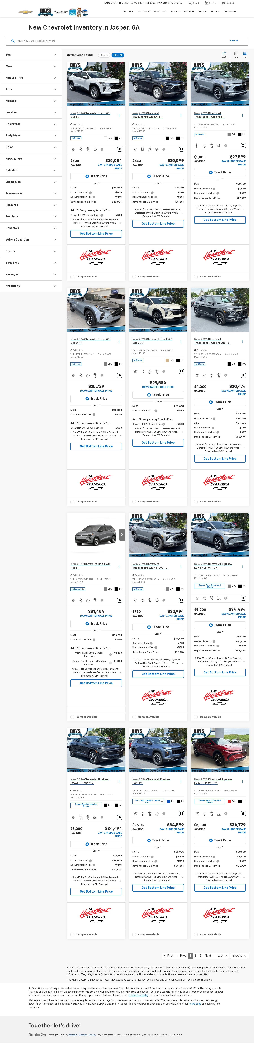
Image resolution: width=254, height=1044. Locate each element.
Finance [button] (203, 12)
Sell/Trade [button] (189, 12)
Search (234, 41)
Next (209, 955)
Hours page (195, 1004)
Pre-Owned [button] (144, 12)
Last (221, 955)
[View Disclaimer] (102, 149)
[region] (96, 207)
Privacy (92, 1035)
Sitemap (83, 1035)
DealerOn (72, 1035)
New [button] (131, 12)
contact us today (138, 995)
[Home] (125, 11)
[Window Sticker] (119, 149)
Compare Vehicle (86, 276)
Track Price (98, 176)
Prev (182, 955)
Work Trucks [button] (160, 12)
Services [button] (215, 12)
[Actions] (119, 115)
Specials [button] (175, 12)
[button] (122, 84)
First (169, 955)
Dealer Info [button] (230, 12)
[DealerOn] (37, 1034)
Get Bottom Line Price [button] (96, 233)
